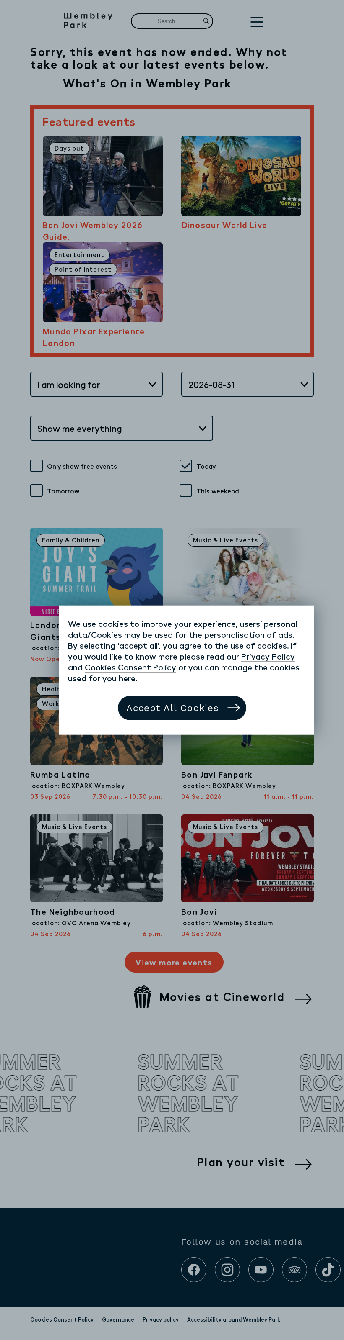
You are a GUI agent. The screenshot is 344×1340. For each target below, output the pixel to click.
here (127, 678)
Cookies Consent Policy (130, 667)
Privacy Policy (268, 656)
